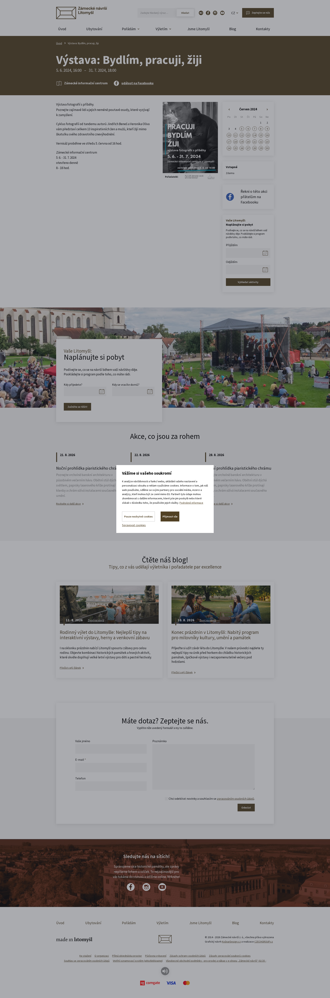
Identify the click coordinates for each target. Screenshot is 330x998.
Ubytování (94, 29)
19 (241, 141)
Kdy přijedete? (73, 384)
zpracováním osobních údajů (235, 798)
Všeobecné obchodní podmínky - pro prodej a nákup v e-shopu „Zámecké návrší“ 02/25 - (216, 960)
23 (267, 141)
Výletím (162, 923)
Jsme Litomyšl (198, 29)
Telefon (80, 778)
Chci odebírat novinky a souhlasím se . (212, 798)
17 (229, 141)
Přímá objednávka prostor (127, 955)
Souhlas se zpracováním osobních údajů (87, 960)
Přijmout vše (170, 516)
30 (267, 148)
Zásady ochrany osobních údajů (188, 955)
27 (248, 148)
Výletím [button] (161, 29)
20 (248, 141)
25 (235, 148)
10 (229, 135)
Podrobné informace (191, 502)
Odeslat (246, 807)
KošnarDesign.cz (231, 941)
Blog (232, 29)
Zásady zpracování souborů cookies (230, 955)
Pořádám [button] (129, 29)
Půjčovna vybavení (155, 955)
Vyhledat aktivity (248, 282)
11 (235, 135)
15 (261, 135)
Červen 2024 (248, 109)
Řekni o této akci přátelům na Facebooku (254, 196)
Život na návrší (96, 620)
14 (254, 135)
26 (241, 148)
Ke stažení (85, 955)
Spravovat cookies (134, 525)
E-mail (80, 759)
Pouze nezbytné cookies (138, 516)
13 (248, 135)
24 (229, 148)
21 (254, 141)
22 (261, 141)
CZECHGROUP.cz (263, 941)
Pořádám (129, 923)
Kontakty (263, 29)
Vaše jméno (82, 741)
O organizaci (102, 955)
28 (254, 148)
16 (267, 135)
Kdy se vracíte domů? (125, 384)
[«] (229, 109)
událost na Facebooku (137, 83)
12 (241, 135)
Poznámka (159, 741)
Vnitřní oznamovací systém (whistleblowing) (138, 960)
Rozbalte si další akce (68, 503)
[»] (267, 109)
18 (235, 141)
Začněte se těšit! (77, 406)
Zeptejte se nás (261, 12)
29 (261, 148)
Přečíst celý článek (70, 667)
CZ (233, 13)
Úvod (62, 29)
